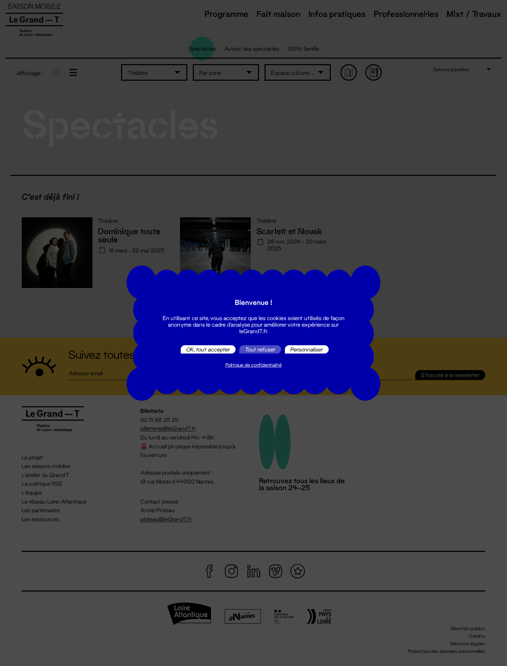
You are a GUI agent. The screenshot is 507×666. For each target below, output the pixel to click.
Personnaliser (306, 349)
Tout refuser (260, 349)
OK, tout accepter (208, 349)
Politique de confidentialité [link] (254, 365)
